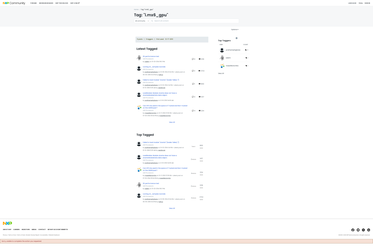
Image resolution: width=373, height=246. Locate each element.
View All (172, 122)
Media (34, 229)
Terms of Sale (21, 235)
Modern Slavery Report (32, 235)
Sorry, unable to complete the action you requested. (22, 241)
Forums (33, 3)
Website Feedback (54, 235)
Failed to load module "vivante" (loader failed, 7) (161, 80)
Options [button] (234, 29)
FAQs (361, 3)
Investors (26, 229)
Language (352, 3)
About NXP (7, 229)
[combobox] (194, 21)
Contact (42, 229)
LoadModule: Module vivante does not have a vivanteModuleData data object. (160, 94)
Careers (16, 229)
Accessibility (44, 235)
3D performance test (151, 56)
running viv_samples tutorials (154, 67)
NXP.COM (74, 3)
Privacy (5, 235)
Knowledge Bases (46, 3)
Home (136, 9)
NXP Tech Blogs (62, 3)
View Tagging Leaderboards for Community (227, 38)
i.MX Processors (148, 59)
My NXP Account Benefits (58, 229)
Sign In (367, 3)
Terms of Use (12, 235)
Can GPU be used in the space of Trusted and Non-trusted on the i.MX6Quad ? (165, 107)
